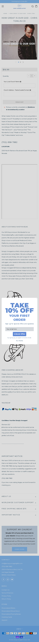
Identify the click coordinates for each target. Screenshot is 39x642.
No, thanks (19, 341)
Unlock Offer (19, 334)
